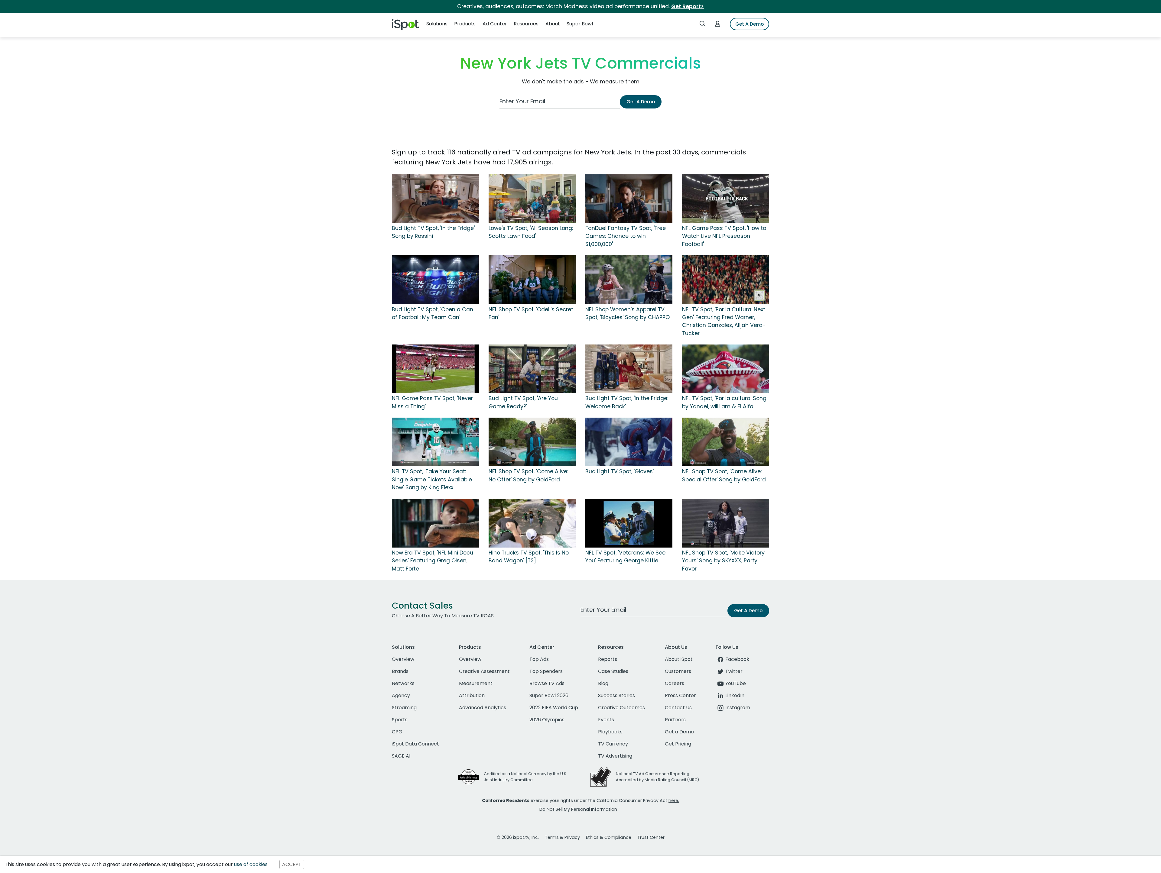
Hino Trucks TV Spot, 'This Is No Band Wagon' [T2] (529, 556)
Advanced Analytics (482, 707)
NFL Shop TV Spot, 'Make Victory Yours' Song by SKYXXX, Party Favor (723, 560)
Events (606, 719)
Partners (675, 719)
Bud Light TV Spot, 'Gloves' (619, 471)
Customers (678, 671)
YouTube (735, 683)
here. (673, 800)
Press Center (680, 695)
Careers (674, 683)
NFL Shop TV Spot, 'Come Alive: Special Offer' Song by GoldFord (724, 475)
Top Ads (539, 659)
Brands (400, 671)
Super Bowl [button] (580, 23)
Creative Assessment (484, 671)
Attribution (472, 695)
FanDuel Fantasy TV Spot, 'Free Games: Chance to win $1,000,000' (625, 236)
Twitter (734, 671)
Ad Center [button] (495, 23)
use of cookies (251, 864)
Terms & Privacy (562, 837)
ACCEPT (291, 864)
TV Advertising (615, 755)
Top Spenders (546, 671)
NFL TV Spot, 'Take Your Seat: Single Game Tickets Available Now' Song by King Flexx (432, 479)
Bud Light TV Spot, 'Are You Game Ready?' (523, 402)
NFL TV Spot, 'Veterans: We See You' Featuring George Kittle (625, 556)
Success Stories (616, 695)
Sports (400, 719)
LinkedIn (734, 695)
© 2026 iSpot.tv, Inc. (518, 837)
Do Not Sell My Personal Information (578, 809)
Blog (603, 683)
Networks (403, 683)
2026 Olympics (546, 719)
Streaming (404, 707)
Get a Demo (679, 731)
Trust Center (651, 837)
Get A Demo (749, 24)
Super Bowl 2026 (548, 695)
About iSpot (679, 659)
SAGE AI (401, 755)
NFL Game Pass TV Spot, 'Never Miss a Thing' (432, 402)
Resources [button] (526, 23)
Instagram (737, 707)
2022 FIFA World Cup (553, 707)
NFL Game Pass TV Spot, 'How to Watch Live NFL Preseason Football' (724, 236)
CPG (397, 731)
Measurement (476, 683)
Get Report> (687, 6)
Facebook (737, 659)
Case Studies (613, 671)
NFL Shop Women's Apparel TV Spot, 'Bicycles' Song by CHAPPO (627, 313)
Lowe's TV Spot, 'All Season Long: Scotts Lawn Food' (531, 232)
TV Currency (613, 743)
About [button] (552, 23)
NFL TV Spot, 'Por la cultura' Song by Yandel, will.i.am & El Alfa (724, 402)
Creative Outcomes (621, 707)
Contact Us (678, 707)
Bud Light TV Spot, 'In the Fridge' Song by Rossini (433, 232)
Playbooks (610, 731)
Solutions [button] (436, 23)
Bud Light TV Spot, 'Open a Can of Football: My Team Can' (432, 313)
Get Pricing (678, 743)
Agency (401, 695)
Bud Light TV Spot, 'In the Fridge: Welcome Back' (626, 402)
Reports (607, 659)
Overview (403, 659)
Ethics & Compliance (608, 837)
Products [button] (465, 23)
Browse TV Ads (546, 683)
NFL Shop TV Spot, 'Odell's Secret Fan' (531, 313)
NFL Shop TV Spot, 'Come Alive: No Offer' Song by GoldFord (528, 475)
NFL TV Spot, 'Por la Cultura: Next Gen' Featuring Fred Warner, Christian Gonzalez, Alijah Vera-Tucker (724, 321)
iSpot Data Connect (415, 743)
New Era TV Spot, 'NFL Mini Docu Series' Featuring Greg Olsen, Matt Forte (432, 560)
